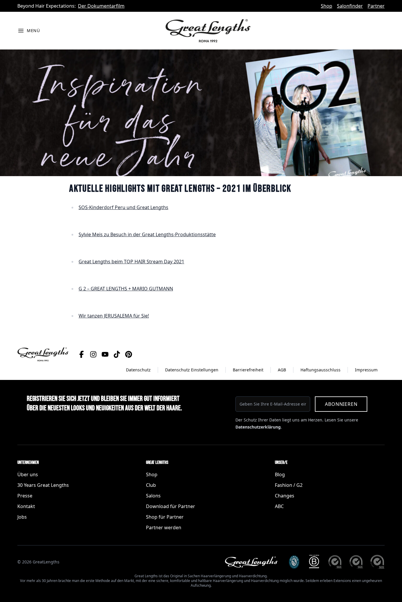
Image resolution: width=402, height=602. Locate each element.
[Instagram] (93, 354)
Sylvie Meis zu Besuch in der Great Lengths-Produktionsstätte (147, 234)
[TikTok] (116, 354)
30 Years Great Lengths (43, 485)
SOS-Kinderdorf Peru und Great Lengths (123, 207)
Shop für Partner (165, 517)
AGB (282, 370)
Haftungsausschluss (320, 370)
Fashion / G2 (289, 485)
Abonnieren (341, 404)
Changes (284, 495)
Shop (326, 6)
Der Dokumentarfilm (101, 6)
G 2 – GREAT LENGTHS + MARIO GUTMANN (126, 288)
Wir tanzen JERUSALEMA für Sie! (114, 315)
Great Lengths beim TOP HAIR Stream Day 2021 (131, 261)
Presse (24, 495)
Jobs (22, 517)
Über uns (27, 474)
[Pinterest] (128, 354)
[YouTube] (105, 354)
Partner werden (163, 527)
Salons (153, 495)
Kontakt (26, 506)
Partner (376, 6)
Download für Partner (170, 506)
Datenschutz (138, 370)
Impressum (366, 370)
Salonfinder (350, 6)
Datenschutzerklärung (258, 427)
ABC (279, 506)
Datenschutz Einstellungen (191, 370)
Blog (280, 474)
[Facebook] (81, 354)
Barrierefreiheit (248, 370)
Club (151, 485)
